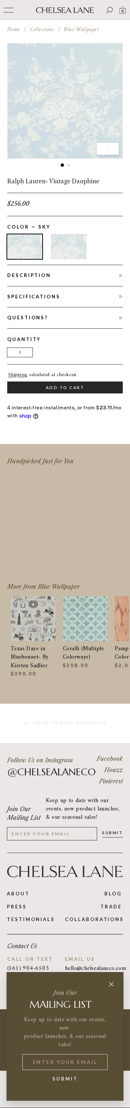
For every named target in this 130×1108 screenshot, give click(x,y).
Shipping (17, 375)
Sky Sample (68, 246)
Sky (24, 246)
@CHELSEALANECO (51, 772)
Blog (113, 893)
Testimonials (31, 919)
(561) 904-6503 (28, 968)
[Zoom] (108, 149)
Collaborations (94, 919)
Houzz (113, 770)
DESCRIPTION (29, 275)
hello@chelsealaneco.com (94, 968)
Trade (111, 906)
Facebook (110, 758)
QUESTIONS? (27, 317)
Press (17, 906)
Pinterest (111, 781)
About (18, 893)
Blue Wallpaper (81, 30)
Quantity (24, 339)
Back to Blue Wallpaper (70, 722)
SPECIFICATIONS (33, 296)
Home (13, 30)
